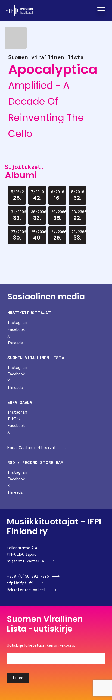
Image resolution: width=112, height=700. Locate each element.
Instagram (17, 322)
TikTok (14, 418)
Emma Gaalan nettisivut (31, 447)
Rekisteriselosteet (26, 589)
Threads (15, 342)
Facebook (16, 329)
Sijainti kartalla (25, 561)
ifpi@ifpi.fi (20, 582)
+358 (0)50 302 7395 (28, 576)
